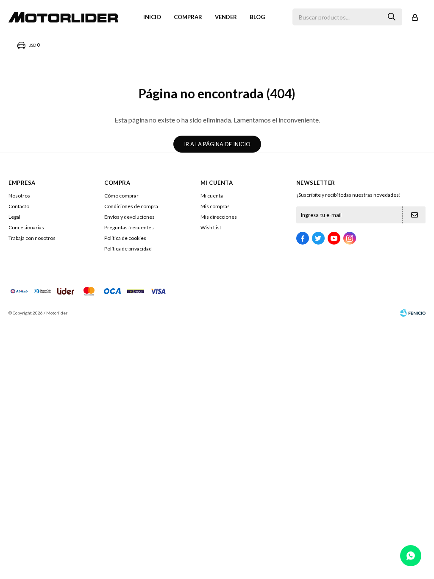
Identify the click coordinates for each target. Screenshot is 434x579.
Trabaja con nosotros (32, 238)
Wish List (210, 227)
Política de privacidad (128, 248)
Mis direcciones (218, 217)
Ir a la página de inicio (217, 144)
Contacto (18, 206)
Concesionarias (26, 227)
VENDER (226, 17)
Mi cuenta (211, 195)
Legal (14, 217)
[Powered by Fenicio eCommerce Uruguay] (413, 312)
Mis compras (215, 206)
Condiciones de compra (131, 206)
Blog (257, 17)
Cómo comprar (121, 195)
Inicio (152, 17)
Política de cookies (125, 238)
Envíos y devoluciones (129, 217)
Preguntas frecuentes (129, 227)
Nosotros (19, 195)
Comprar (188, 17)
